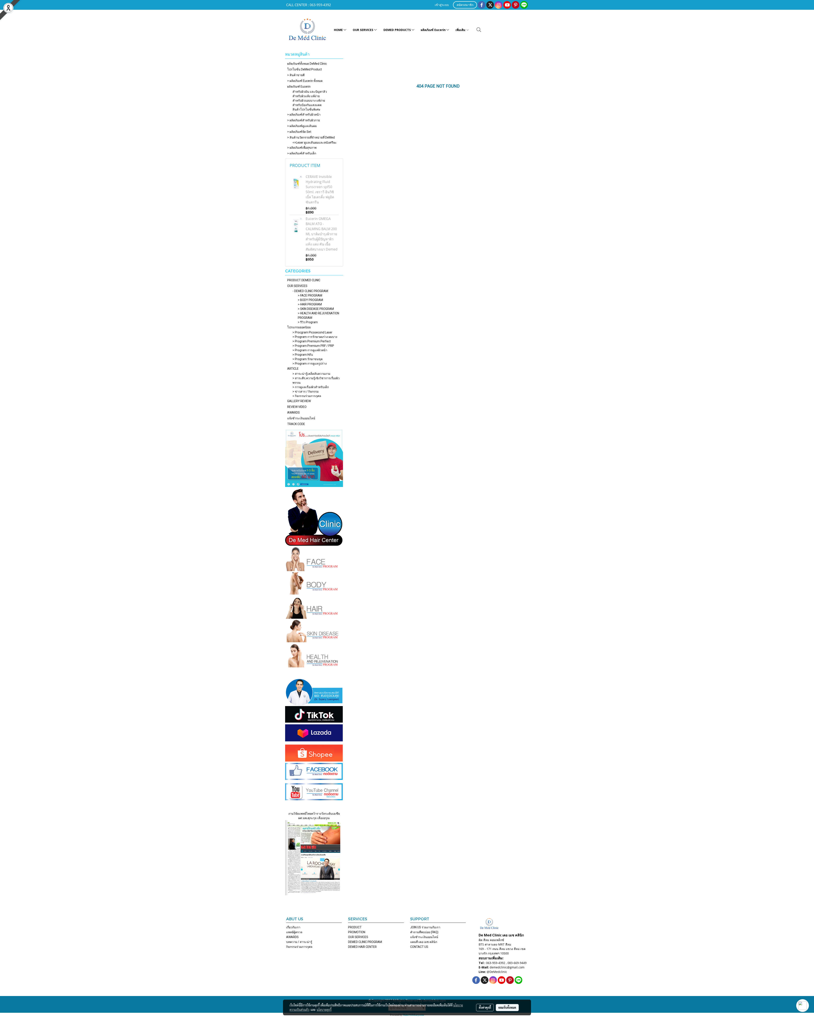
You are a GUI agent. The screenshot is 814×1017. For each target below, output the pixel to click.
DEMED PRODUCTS (397, 30)
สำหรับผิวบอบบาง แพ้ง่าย (309, 100)
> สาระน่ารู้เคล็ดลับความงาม (311, 373)
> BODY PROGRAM (310, 300)
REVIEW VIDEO (297, 406)
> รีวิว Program (308, 322)
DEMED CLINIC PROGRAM (365, 942)
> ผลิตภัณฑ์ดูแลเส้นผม (302, 126)
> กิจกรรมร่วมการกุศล (307, 396)
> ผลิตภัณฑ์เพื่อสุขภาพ (301, 147)
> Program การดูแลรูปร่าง (310, 363)
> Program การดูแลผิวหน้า (310, 350)
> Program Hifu (303, 354)
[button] (479, 30)
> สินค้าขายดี (296, 75)
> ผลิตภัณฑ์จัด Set (299, 131)
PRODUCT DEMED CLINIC (303, 280)
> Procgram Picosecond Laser (312, 332)
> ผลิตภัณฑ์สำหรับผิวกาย (303, 120)
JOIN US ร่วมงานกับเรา (425, 927)
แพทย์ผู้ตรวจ (294, 932)
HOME (339, 30)
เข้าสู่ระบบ (442, 5)
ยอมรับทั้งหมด (507, 1007)
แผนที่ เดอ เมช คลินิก (423, 942)
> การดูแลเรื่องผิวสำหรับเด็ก (311, 387)
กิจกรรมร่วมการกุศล (299, 946)
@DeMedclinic (497, 972)
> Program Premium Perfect (312, 341)
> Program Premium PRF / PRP (313, 345)
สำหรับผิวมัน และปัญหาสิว (310, 91)
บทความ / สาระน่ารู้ (299, 942)
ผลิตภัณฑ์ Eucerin (433, 30)
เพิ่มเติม (461, 30)
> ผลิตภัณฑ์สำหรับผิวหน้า (304, 114)
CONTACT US (419, 946)
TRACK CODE (296, 424)
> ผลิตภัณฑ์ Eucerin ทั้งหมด (305, 81)
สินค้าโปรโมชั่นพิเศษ (306, 109)
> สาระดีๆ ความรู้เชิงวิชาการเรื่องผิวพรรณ (316, 380)
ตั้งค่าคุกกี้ (485, 1007)
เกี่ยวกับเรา (293, 927)
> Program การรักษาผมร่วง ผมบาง (315, 337)
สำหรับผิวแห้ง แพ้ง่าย (306, 96)
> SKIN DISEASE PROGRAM (316, 309)
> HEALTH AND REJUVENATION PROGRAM (318, 315)
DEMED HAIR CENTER (362, 946)
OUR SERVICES (363, 30)
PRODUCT (355, 927)
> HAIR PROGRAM (310, 304)
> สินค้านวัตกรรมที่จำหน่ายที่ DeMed (311, 137)
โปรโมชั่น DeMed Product (304, 69)
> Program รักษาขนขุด (308, 359)
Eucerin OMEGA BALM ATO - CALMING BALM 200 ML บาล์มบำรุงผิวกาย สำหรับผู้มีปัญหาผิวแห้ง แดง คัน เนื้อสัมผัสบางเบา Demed (321, 234)
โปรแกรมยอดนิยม (299, 327)
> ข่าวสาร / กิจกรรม (306, 391)
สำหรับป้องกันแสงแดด (307, 105)
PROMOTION (356, 932)
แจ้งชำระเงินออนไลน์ (301, 418)
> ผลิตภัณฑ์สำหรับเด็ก (301, 153)
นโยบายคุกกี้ (324, 1009)
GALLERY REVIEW (299, 401)
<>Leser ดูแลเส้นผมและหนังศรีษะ (315, 142)
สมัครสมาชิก (465, 5)
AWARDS (293, 412)
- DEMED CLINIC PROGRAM (310, 291)
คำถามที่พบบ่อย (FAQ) (424, 932)
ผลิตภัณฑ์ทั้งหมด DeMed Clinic (307, 63)
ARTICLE (293, 368)
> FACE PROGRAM (310, 295)
